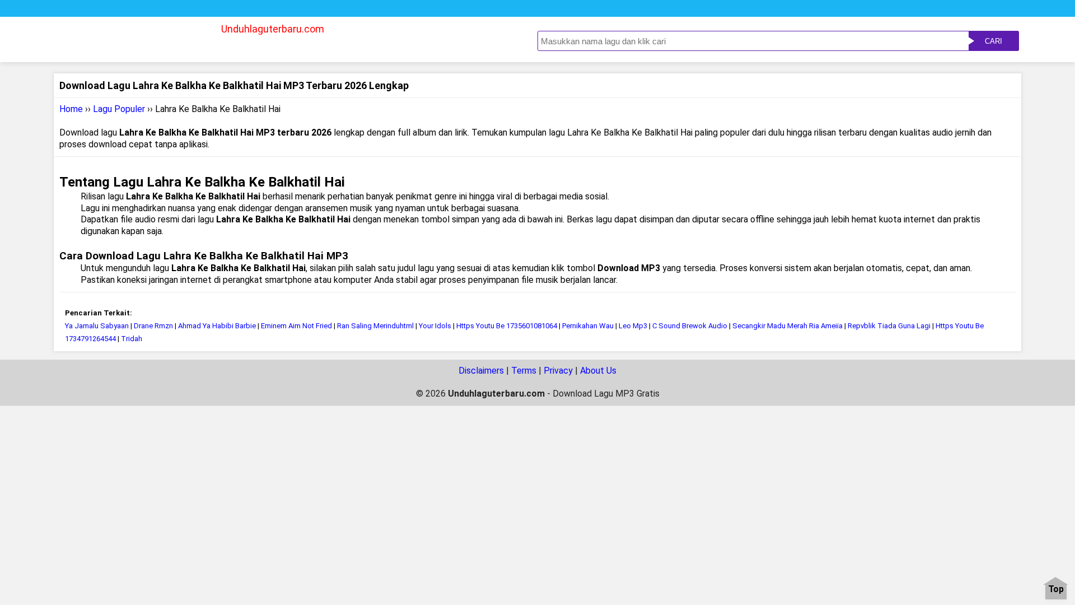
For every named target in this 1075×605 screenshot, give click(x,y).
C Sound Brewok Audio (690, 326)
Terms (523, 370)
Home (71, 109)
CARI (993, 41)
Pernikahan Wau (588, 326)
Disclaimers (481, 370)
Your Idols (435, 326)
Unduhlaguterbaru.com (272, 29)
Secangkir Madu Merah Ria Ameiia (788, 326)
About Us (598, 370)
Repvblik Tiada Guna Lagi (889, 326)
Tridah (131, 338)
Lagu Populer (119, 109)
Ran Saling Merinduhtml (375, 326)
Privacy (558, 370)
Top (1056, 589)
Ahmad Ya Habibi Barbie (217, 326)
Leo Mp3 (633, 326)
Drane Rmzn (154, 326)
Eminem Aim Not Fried (296, 326)
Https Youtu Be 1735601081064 (506, 326)
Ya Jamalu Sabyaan (97, 326)
